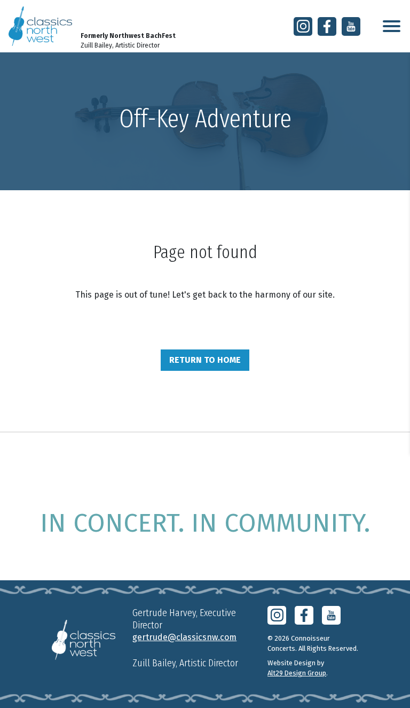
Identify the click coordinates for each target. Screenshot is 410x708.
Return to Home (205, 360)
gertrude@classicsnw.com (184, 637)
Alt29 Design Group (296, 673)
